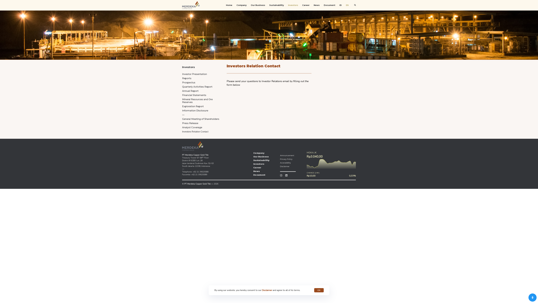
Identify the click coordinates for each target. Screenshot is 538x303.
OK (319, 290)
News (317, 5)
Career (305, 5)
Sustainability (276, 5)
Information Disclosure (195, 110)
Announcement (287, 155)
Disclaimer (285, 166)
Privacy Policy (286, 159)
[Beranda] (192, 146)
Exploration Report (193, 106)
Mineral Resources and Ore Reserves (197, 101)
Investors (293, 5)
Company (241, 5)
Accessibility (285, 163)
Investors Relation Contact (195, 131)
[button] (355, 5)
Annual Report (190, 91)
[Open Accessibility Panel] (532, 297)
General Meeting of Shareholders (200, 119)
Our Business (258, 5)
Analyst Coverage (192, 127)
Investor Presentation (194, 74)
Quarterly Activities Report (197, 86)
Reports (186, 78)
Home (229, 5)
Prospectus (188, 82)
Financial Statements (194, 95)
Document (329, 5)
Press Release (190, 123)
